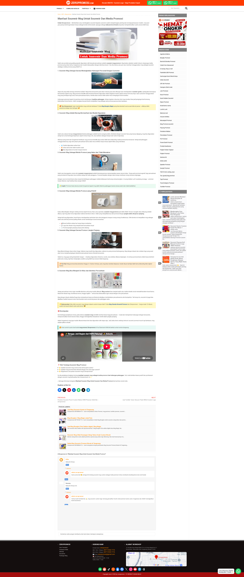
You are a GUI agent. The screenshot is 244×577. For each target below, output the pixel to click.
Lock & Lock (163, 109)
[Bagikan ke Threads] (83, 390)
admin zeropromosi (77, 472)
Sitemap (61, 551)
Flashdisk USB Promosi (167, 72)
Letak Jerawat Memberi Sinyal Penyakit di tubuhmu (177, 198)
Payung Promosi (165, 128)
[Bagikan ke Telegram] (88, 390)
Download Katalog (72, 8)
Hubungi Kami (100, 8)
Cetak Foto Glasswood (167, 65)
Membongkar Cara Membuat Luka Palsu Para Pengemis (177, 213)
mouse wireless (164, 116)
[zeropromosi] (80, 3)
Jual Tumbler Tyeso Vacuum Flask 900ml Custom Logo (139, 400)
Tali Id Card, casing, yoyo (167, 172)
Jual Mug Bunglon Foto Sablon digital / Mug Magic (84, 426)
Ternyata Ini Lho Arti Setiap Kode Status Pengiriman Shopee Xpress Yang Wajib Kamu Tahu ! (178, 260)
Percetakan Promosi (166, 135)
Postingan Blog (63, 555)
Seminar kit (163, 157)
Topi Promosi (164, 179)
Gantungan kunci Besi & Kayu (169, 76)
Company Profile (63, 549)
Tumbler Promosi (165, 186)
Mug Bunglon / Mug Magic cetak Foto (79, 418)
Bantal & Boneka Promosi (167, 61)
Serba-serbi (163, 161)
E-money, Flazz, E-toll (166, 69)
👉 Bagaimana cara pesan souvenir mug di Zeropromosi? (76, 371)
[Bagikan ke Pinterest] (69, 390)
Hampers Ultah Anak (166, 87)
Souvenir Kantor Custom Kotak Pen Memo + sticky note (178, 227)
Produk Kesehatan (165, 146)
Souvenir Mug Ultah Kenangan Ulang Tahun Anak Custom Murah (89, 435)
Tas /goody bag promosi (167, 175)
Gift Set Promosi (165, 83)
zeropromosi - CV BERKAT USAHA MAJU (129, 574)
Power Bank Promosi (166, 142)
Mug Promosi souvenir (166, 124)
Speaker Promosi (165, 164)
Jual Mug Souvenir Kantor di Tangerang (80, 409)
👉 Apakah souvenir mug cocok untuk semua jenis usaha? (76, 367)
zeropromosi (104, 548)
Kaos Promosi (164, 94)
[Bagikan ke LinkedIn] (74, 390)
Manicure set (164, 113)
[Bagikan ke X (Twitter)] (64, 390)
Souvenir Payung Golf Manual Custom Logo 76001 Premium (177, 243)
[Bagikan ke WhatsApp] (79, 390)
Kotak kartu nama (165, 105)
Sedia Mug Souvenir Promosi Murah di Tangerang (84, 443)
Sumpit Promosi (165, 168)
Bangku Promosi (165, 58)
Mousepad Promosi (166, 120)
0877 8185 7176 (109, 552)
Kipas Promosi (164, 102)
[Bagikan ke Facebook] (59, 390)
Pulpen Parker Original (166, 150)
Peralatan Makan (165, 131)
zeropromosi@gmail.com (106, 554)
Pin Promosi (163, 139)
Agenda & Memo (165, 54)
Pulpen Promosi (164, 153)
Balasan (68, 468)
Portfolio (85, 8)
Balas (67, 464)
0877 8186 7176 (109, 550)
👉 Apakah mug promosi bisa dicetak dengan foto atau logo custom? (79, 369)
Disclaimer (62, 553)
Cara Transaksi (63, 547)
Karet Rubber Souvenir (166, 98)
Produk (59, 8)
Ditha (67, 459)
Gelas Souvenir (164, 80)
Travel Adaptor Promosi (167, 183)
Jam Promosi (164, 91)
